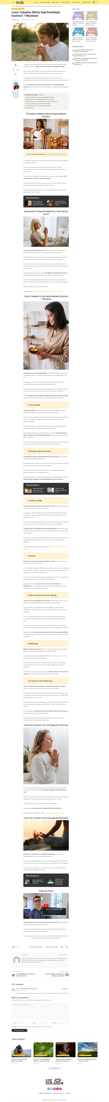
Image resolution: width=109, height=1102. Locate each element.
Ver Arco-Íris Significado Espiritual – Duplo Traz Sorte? (87, 1060)
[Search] (96, 2)
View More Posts (62, 954)
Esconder (40, 95)
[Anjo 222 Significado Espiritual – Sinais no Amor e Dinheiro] (78, 31)
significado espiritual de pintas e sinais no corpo (47, 291)
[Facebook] (13, 70)
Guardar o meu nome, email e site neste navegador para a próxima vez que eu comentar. (32, 1026)
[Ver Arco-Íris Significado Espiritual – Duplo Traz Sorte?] (88, 1049)
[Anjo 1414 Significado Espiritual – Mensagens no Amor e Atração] (92, 31)
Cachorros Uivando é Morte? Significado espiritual (19, 1060)
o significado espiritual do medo (54, 813)
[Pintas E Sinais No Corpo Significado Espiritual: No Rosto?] (35, 203)
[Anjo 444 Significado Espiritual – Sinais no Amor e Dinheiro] (92, 15)
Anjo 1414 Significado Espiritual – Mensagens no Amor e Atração (92, 39)
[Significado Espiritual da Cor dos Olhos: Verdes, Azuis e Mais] (35, 490)
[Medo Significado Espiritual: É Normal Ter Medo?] (35, 881)
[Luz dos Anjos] (20, 2)
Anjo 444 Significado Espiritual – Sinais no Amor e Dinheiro (91, 23)
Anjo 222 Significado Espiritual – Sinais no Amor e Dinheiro (78, 39)
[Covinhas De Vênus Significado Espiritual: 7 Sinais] (57, 203)
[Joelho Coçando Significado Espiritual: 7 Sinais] (57, 490)
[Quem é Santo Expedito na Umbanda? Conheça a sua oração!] (16, 86)
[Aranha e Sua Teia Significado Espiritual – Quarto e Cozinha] (43, 1049)
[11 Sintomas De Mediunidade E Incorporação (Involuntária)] (57, 881)
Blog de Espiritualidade (18, 8)
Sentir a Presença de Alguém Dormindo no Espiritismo (63, 1060)
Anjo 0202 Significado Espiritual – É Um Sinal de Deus (78, 23)
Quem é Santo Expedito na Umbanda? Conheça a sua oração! (15, 94)
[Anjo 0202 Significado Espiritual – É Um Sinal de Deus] (78, 15)
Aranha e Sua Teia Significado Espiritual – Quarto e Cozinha (42, 1060)
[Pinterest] (15, 74)
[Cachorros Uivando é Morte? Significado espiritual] (21, 1049)
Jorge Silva (16, 19)
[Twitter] (18, 70)
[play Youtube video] (46, 906)
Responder (65, 988)
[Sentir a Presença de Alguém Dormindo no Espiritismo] (65, 1049)
